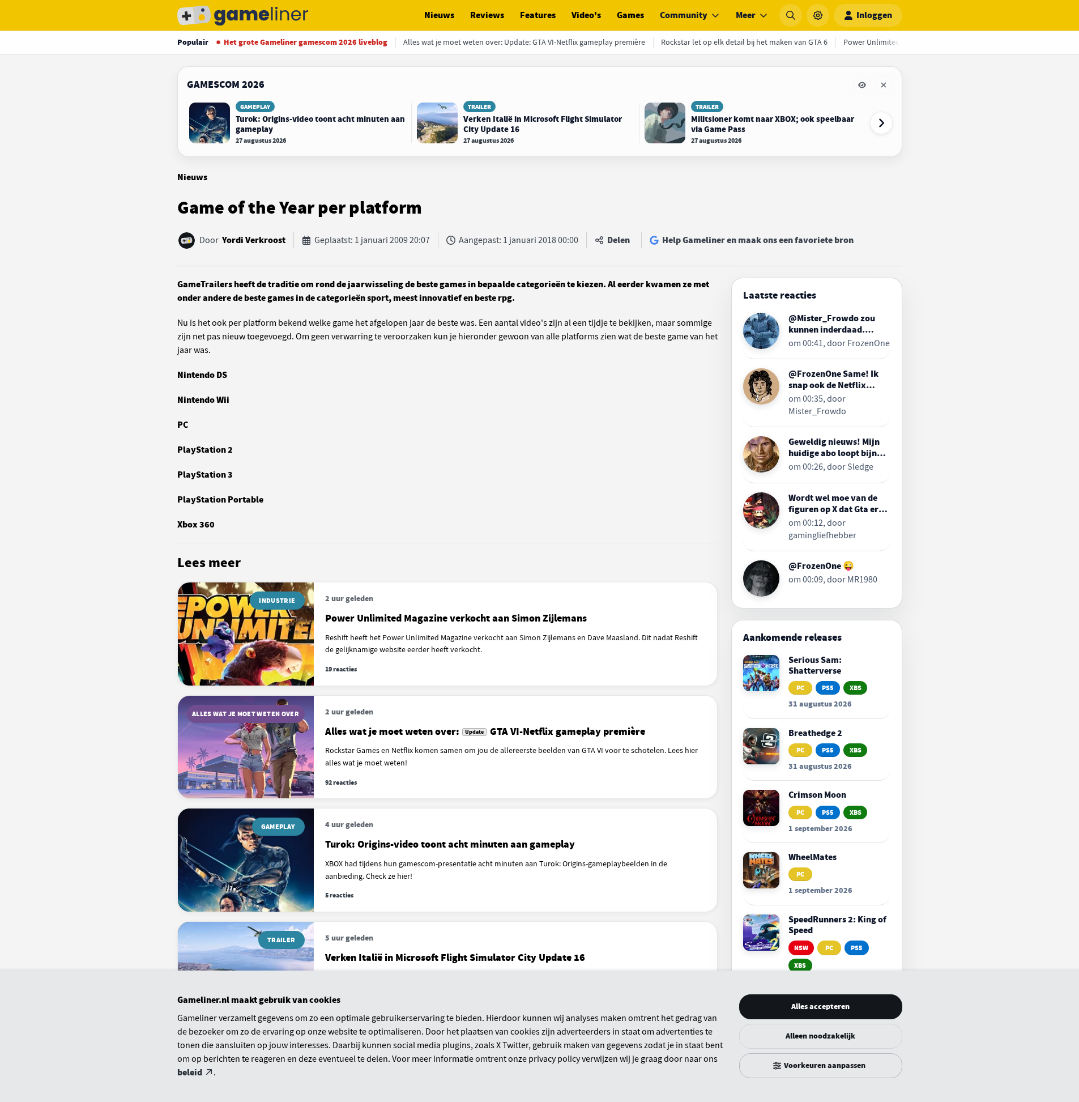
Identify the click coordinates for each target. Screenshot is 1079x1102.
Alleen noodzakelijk (820, 1036)
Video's (586, 15)
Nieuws (439, 15)
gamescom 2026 (226, 84)
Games (630, 15)
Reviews (487, 15)
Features (538, 15)
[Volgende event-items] (881, 123)
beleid (189, 1072)
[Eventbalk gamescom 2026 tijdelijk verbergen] (862, 85)
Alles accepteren (820, 1006)
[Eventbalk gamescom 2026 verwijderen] (884, 85)
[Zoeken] (790, 15)
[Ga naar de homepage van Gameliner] (243, 15)
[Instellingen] (818, 15)
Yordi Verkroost (253, 240)
